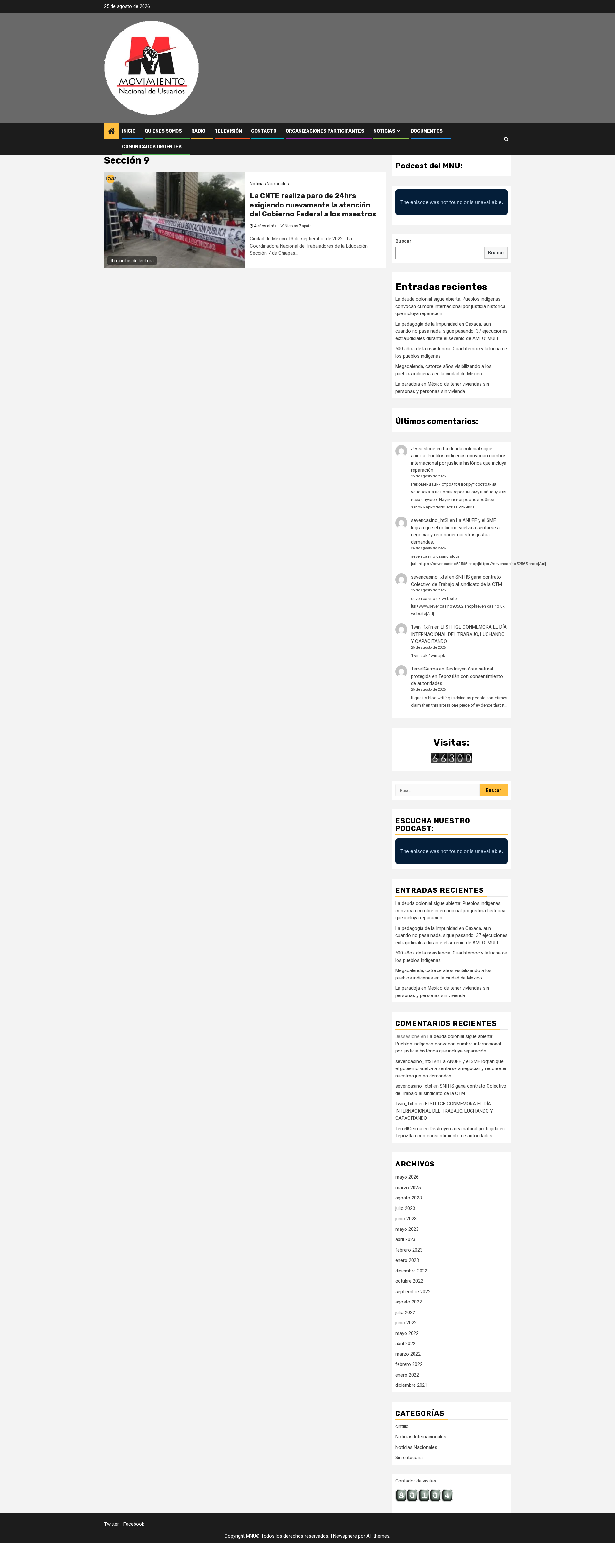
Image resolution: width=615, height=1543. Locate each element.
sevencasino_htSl (429, 520)
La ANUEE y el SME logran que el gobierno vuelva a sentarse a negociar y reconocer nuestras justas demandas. (451, 1069)
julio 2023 (405, 1208)
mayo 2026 (407, 1177)
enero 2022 (407, 1375)
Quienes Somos (163, 131)
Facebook (133, 1524)
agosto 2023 (408, 1198)
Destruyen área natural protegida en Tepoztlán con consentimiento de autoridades (457, 676)
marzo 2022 (408, 1354)
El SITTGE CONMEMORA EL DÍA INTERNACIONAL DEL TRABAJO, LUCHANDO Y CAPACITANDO (459, 634)
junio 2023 (406, 1219)
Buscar (403, 241)
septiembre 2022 (412, 1292)
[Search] (506, 139)
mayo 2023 (407, 1229)
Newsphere (345, 1536)
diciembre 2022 (411, 1271)
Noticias (384, 131)
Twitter (111, 1524)
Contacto (263, 131)
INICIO (128, 131)
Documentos (427, 131)
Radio (198, 131)
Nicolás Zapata (298, 226)
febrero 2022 (408, 1364)
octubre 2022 (409, 1281)
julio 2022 (405, 1312)
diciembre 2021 (411, 1385)
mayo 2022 (407, 1333)
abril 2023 (405, 1239)
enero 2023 (407, 1260)
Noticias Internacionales (420, 1437)
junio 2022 (406, 1323)
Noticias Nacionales (269, 183)
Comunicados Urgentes (152, 147)
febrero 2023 (408, 1250)
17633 (110, 179)
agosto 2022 (408, 1302)
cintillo (402, 1426)
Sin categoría (409, 1457)
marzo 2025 (408, 1187)
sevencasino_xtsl (429, 577)
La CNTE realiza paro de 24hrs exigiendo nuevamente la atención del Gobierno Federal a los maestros (313, 204)
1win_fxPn (422, 627)
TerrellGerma (424, 669)
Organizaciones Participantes (325, 131)
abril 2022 (405, 1343)
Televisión (228, 131)
